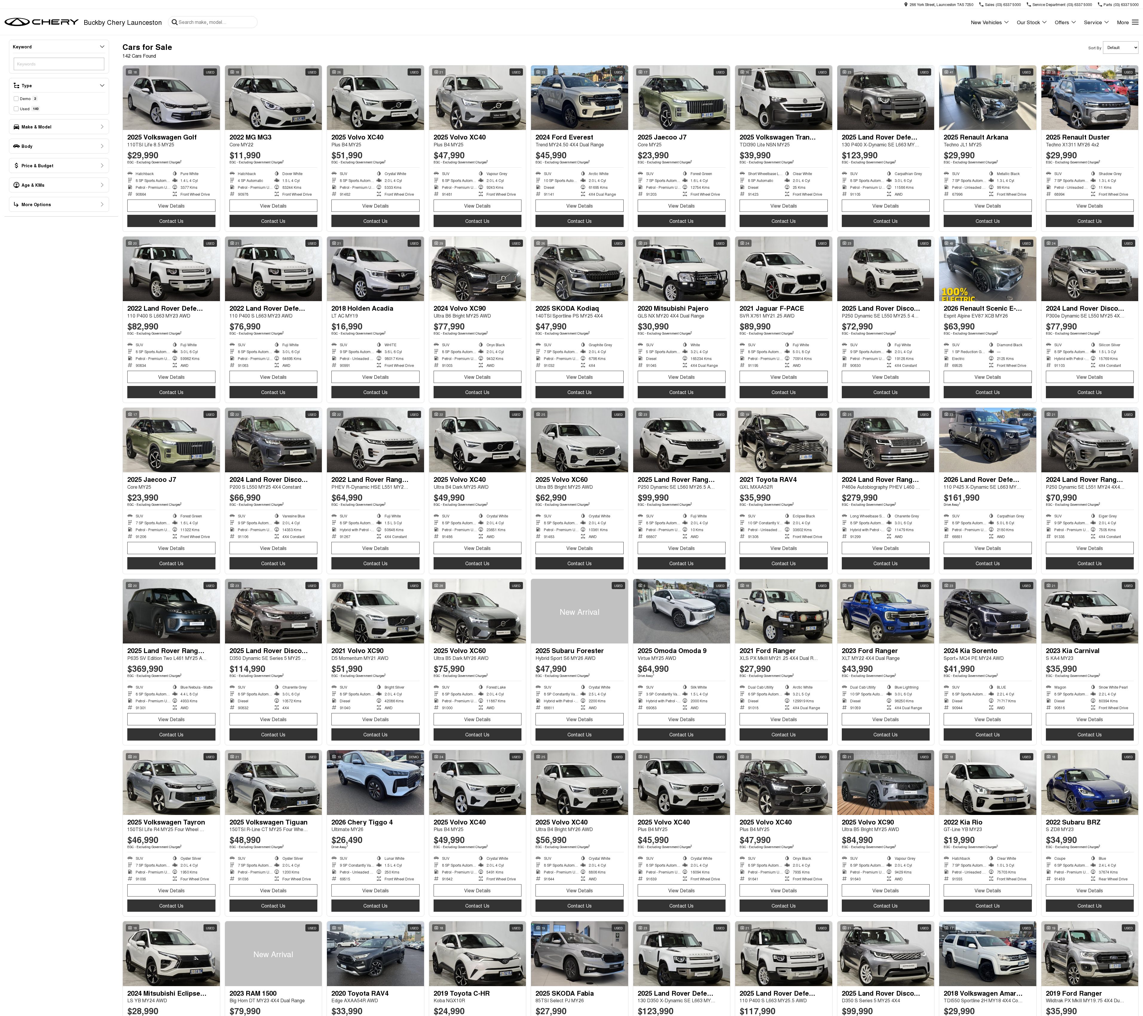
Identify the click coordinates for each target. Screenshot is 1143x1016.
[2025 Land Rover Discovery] (273, 611)
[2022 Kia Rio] (987, 782)
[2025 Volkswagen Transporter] (783, 97)
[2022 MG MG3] (273, 97)
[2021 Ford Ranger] (783, 611)
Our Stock (1028, 22)
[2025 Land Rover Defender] (885, 97)
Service (1093, 22)
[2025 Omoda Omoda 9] (681, 611)
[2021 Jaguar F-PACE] (783, 269)
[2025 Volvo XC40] (375, 97)
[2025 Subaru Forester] (579, 611)
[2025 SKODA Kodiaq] (579, 269)
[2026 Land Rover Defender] (987, 440)
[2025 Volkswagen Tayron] (171, 782)
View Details (171, 205)
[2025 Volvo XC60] (579, 440)
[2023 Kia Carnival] (1090, 611)
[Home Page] (41, 22)
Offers (1062, 22)
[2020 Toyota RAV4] (375, 953)
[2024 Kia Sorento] (987, 611)
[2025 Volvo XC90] (885, 782)
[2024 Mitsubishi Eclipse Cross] (171, 953)
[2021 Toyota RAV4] (783, 440)
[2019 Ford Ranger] (1090, 953)
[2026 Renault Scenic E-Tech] (987, 269)
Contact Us (171, 220)
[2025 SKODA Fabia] (579, 953)
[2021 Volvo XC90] (375, 611)
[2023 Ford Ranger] (885, 611)
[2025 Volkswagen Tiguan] (273, 782)
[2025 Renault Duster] (1090, 97)
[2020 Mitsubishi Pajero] (681, 269)
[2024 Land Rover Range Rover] (885, 440)
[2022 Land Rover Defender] (171, 269)
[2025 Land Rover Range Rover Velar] (681, 440)
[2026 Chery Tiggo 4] (375, 782)
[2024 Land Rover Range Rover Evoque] (1090, 440)
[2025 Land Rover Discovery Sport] (885, 269)
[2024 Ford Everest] (579, 97)
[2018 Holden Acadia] (375, 269)
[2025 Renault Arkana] (987, 97)
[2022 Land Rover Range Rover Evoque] (375, 440)
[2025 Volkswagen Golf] (171, 97)
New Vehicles (986, 22)
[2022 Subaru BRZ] (1090, 782)
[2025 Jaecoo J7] (681, 97)
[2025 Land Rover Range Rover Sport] (171, 611)
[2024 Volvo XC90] (477, 269)
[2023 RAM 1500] (273, 953)
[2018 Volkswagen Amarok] (987, 953)
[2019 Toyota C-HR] (477, 953)
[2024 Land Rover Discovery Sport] (1090, 269)
